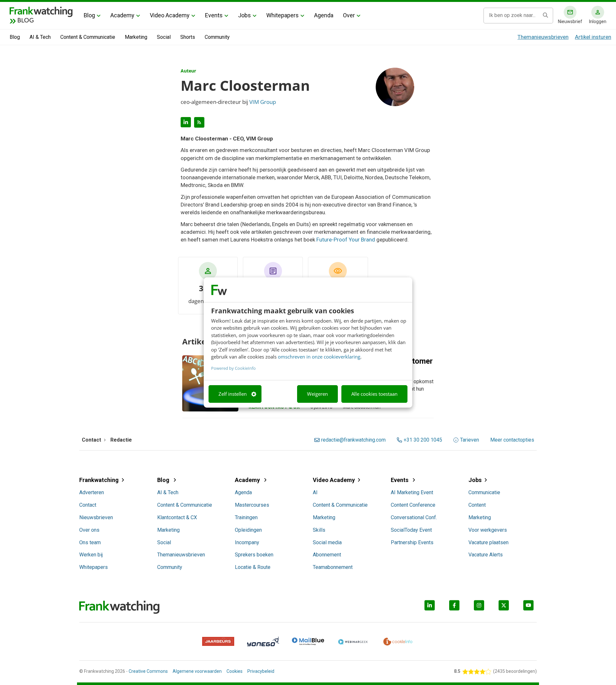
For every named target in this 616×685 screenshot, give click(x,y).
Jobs (244, 15)
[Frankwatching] (41, 11)
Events (214, 15)
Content (477, 505)
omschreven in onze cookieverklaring (319, 356)
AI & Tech (40, 37)
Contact (87, 505)
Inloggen (597, 21)
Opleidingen (248, 530)
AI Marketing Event (412, 492)
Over (349, 15)
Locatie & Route (252, 567)
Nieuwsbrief (570, 21)
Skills (319, 530)
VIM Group (262, 102)
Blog (89, 15)
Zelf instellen (232, 394)
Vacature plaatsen (488, 542)
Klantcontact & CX (177, 517)
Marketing (136, 37)
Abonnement (327, 555)
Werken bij (91, 555)
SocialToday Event (411, 530)
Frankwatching (99, 480)
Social (164, 37)
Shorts (187, 37)
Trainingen (246, 517)
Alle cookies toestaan (374, 394)
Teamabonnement (333, 567)
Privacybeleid (260, 671)
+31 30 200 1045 (423, 440)
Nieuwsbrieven (96, 517)
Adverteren (91, 492)
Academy (122, 15)
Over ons (89, 530)
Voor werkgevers (487, 530)
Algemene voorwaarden (197, 671)
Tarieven (469, 440)
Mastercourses (252, 505)
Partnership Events (412, 542)
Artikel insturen (593, 37)
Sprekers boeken (254, 555)
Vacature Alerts (485, 555)
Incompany (247, 542)
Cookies (235, 671)
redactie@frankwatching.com (353, 440)
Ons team (90, 542)
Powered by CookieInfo (233, 368)
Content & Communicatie (87, 37)
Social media (327, 542)
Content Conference (413, 505)
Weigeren (317, 394)
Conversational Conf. (414, 517)
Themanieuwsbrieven (543, 37)
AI (315, 492)
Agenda (323, 15)
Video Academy (170, 15)
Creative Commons (148, 671)
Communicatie (484, 492)
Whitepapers (282, 15)
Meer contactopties (512, 440)
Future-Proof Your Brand (345, 239)
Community (217, 37)
